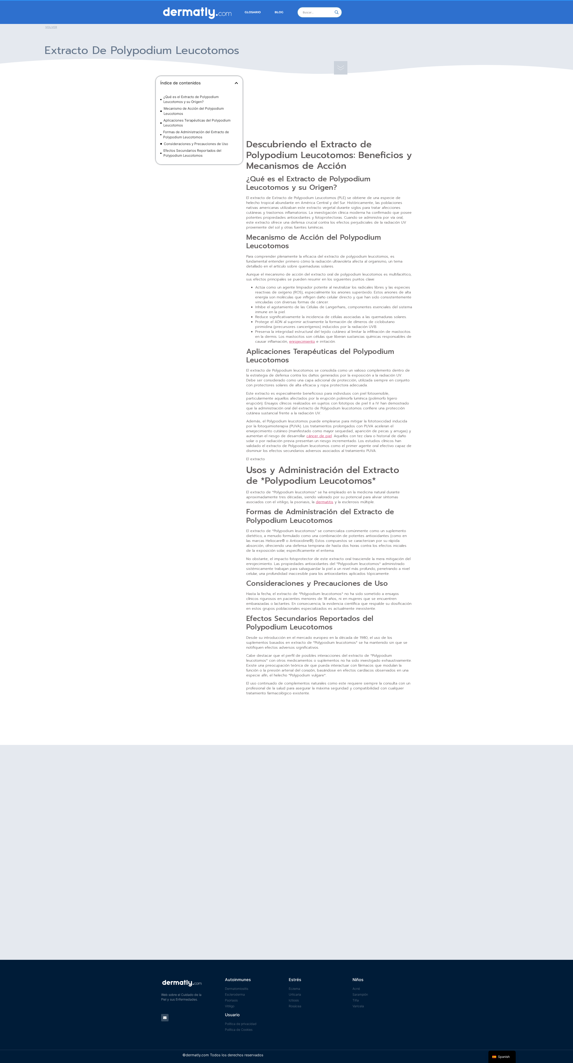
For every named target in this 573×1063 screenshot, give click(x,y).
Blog (279, 12)
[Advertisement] (199, 200)
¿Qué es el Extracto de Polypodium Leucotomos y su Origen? (191, 99)
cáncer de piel (319, 436)
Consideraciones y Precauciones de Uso (196, 144)
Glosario (253, 12)
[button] (236, 83)
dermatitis (324, 502)
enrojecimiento (302, 341)
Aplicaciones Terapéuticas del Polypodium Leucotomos (197, 123)
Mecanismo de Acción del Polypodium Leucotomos (194, 111)
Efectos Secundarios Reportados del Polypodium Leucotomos (192, 153)
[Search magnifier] (337, 12)
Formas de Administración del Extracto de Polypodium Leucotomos (196, 134)
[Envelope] (165, 1017)
